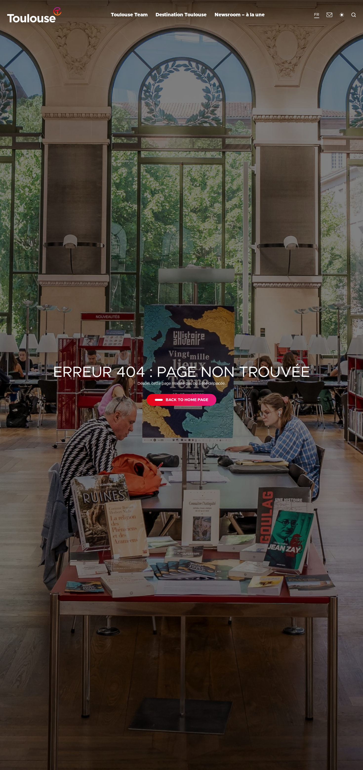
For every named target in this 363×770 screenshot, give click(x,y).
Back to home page (187, 400)
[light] (342, 15)
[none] (316, 15)
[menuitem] (316, 15)
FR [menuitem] (316, 15)
